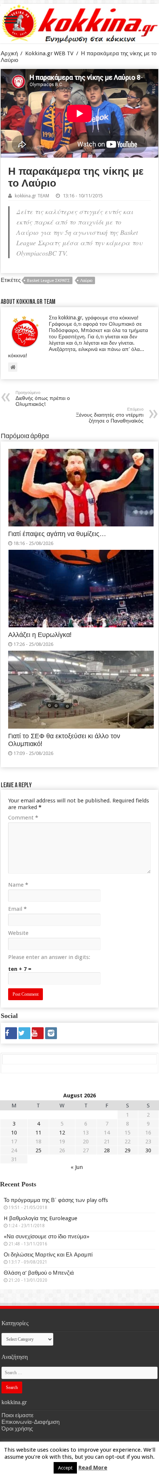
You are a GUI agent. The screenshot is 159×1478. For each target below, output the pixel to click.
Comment (23, 817)
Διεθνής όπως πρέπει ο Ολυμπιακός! (43, 398)
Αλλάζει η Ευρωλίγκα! (39, 634)
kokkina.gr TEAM (32, 195)
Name (18, 884)
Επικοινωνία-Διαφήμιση (30, 1422)
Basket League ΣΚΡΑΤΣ (48, 280)
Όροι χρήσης (17, 1428)
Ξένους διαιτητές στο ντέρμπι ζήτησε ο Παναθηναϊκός (109, 415)
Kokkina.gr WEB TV (49, 53)
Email (17, 909)
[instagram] (51, 1033)
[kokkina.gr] (80, 22)
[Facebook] (11, 1033)
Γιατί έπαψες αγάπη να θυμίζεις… (57, 534)
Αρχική (9, 53)
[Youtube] (38, 1033)
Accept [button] (65, 1468)
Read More (92, 1467)
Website (18, 933)
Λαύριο (86, 280)
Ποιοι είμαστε (17, 1415)
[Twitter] (24, 1033)
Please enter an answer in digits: (49, 957)
